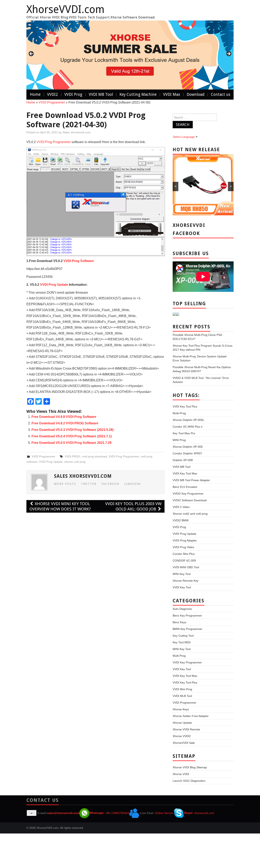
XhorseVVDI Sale (184, 742)
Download (195, 94)
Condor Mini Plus (184, 553)
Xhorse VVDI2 (182, 736)
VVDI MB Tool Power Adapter (191, 480)
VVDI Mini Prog (182, 689)
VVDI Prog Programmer (54, 142)
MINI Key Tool (182, 574)
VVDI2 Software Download (190, 500)
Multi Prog (179, 655)
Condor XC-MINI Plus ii (187, 426)
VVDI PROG (72, 456)
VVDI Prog (73, 94)
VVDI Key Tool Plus (185, 406)
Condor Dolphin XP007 (187, 453)
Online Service (164, 812)
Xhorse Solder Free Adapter (191, 716)
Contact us (220, 94)
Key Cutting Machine (138, 94)
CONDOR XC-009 (184, 560)
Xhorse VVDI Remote (186, 729)
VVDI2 (52, 94)
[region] (130, 54)
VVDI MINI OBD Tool (186, 567)
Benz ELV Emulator (185, 486)
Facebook (110, 483)
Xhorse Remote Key (185, 580)
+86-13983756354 (117, 812)
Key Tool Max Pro (184, 433)
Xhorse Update (182, 722)
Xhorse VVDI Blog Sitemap (190, 767)
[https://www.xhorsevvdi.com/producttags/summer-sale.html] (130, 54)
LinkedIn (132, 483)
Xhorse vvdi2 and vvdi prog (190, 513)
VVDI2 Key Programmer (188, 493)
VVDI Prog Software (78, 261)
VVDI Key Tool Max (185, 473)
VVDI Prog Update (54, 284)
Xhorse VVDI (181, 774)
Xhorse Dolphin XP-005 (188, 446)
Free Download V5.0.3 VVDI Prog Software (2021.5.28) (72, 429)
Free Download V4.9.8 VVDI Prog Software (63, 416)
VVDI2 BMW (180, 520)
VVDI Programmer (52, 102)
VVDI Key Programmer (187, 662)
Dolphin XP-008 (183, 460)
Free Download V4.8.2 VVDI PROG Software (64, 423)
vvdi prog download (94, 456)
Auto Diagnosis (182, 608)
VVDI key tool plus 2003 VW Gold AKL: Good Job (133, 506)
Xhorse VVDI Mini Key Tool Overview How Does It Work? (60, 506)
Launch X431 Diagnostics (189, 780)
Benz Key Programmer (187, 615)
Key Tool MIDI (182, 642)
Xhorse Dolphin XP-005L (188, 420)
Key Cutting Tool (183, 635)
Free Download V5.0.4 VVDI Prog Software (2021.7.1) (71, 436)
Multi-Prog (179, 413)
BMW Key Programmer (187, 629)
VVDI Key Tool (182, 587)
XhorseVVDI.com (65, 9)
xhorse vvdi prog (75, 461)
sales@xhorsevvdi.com (63, 812)
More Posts (65, 483)
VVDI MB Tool (101, 94)
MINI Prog (179, 440)
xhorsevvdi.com (204, 812)
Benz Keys (179, 622)
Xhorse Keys (181, 709)
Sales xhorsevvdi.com (77, 132)
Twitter (88, 483)
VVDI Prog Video (183, 547)
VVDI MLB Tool (182, 696)
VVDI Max (171, 94)
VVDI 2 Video (181, 507)
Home (35, 94)
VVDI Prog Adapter (185, 540)
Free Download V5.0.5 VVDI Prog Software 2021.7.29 (71, 442)
